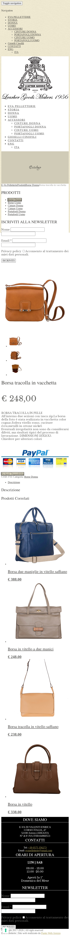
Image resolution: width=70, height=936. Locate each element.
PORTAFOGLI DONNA (27, 34)
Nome (5, 229)
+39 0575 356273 (37, 847)
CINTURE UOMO (24, 37)
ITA (16, 52)
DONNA (13, 22)
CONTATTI (14, 46)
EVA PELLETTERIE (19, 17)
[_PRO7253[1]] (15, 374)
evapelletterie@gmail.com (38, 850)
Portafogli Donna (17, 211)
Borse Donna (14, 199)
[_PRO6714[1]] (15, 360)
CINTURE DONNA (25, 31)
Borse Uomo (14, 202)
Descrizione (14, 482)
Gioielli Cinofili (16, 43)
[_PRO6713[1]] (35, 329)
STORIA (12, 20)
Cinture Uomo (15, 208)
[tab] (38, 482)
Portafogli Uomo (16, 214)
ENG (10, 49)
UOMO (12, 25)
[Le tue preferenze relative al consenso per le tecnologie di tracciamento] (6, 930)
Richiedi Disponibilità (12, 473)
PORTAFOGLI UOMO (26, 40)
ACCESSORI (15, 28)
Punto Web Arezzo (51, 933)
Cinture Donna (15, 205)
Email (6, 240)
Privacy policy (11, 251)
